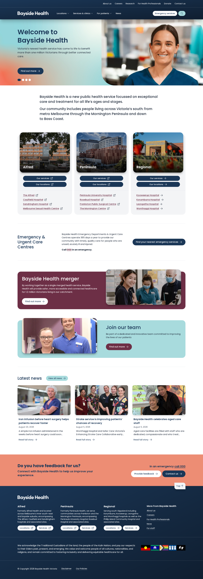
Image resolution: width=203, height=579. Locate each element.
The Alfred (28, 195)
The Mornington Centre (93, 208)
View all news (55, 378)
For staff (151, 528)
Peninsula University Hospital (96, 195)
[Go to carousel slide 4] (30, 80)
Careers (118, 3)
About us (107, 3)
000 (69, 249)
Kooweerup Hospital (147, 195)
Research (130, 3)
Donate (167, 3)
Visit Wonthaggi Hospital (35, 71)
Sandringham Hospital (35, 204)
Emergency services (165, 13)
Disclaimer (66, 568)
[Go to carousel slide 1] (19, 80)
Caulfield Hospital (33, 199)
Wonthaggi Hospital (147, 208)
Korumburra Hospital (148, 199)
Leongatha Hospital (147, 204)
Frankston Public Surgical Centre (98, 204)
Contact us (180, 3)
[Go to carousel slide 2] (22, 80)
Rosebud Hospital (90, 199)
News (149, 523)
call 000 (179, 466)
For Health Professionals (149, 3)
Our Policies (81, 568)
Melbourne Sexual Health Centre (41, 208)
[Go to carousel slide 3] (26, 80)
